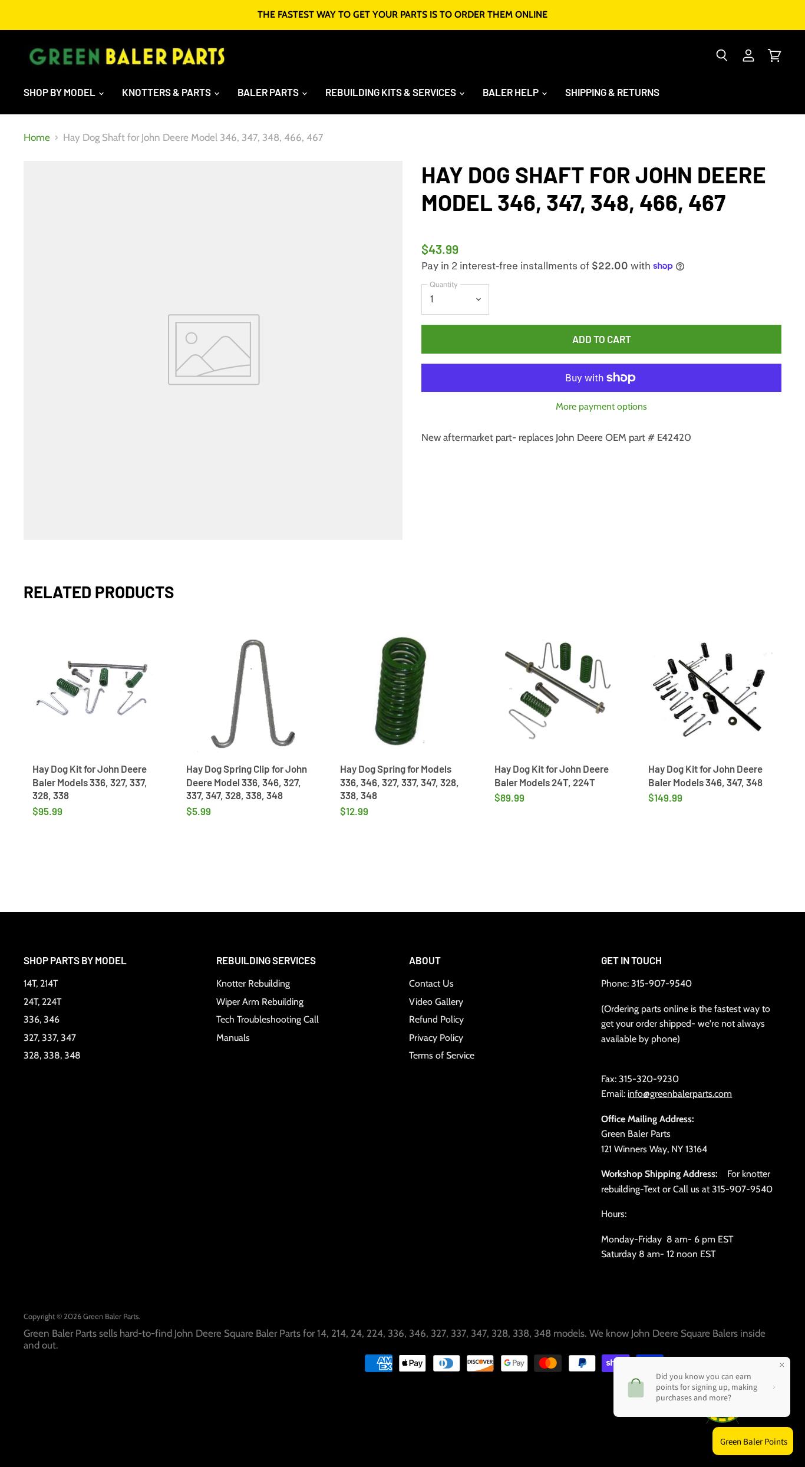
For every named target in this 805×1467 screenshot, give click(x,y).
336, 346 (42, 1019)
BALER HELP (511, 92)
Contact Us (431, 983)
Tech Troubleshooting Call (267, 1019)
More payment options (601, 406)
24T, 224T (42, 1001)
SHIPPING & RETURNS (612, 92)
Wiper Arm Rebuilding (259, 1001)
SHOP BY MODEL (60, 92)
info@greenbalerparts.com (680, 1093)
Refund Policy (436, 1019)
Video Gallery (436, 1001)
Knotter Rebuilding (253, 983)
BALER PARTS (269, 92)
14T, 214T (41, 983)
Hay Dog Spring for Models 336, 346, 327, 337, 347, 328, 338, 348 (399, 782)
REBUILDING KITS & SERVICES (391, 92)
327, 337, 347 (50, 1037)
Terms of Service (441, 1055)
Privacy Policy (436, 1037)
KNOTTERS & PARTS (167, 92)
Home (37, 137)
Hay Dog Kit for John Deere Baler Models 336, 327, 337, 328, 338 (89, 782)
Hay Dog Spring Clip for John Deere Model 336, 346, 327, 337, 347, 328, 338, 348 (246, 782)
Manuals (233, 1037)
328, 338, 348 (52, 1055)
